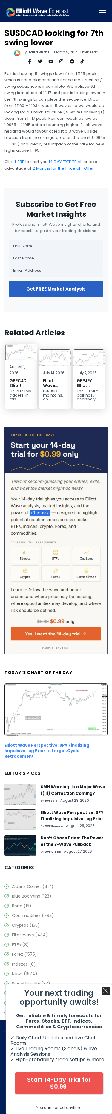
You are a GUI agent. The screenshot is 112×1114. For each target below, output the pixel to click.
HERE (19, 162)
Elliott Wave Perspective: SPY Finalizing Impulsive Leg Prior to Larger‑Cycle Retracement (46, 751)
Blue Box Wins (31, 896)
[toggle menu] (102, 12)
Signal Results (31, 984)
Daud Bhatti (39, 52)
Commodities (33, 915)
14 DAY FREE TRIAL (65, 162)
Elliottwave (30, 935)
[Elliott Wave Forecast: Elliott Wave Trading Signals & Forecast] (37, 12)
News (24, 974)
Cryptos (26, 925)
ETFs (20, 945)
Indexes (24, 964)
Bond (21, 906)
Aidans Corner (32, 886)
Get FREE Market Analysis (56, 289)
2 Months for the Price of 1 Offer (63, 168)
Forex (24, 954)
